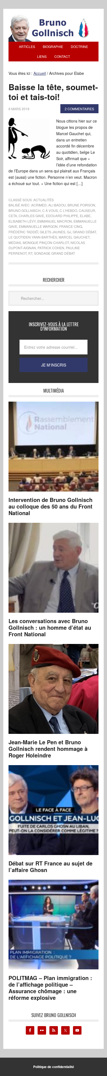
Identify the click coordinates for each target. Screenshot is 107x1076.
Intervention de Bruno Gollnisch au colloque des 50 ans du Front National (50, 506)
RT (30, 253)
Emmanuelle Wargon (38, 226)
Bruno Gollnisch (25, 210)
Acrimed (39, 205)
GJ (69, 231)
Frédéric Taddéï (23, 231)
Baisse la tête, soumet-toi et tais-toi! (53, 92)
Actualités (43, 199)
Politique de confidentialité (53, 1066)
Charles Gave (31, 215)
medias (15, 242)
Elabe (85, 215)
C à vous (50, 210)
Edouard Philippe (62, 215)
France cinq (70, 226)
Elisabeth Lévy (22, 221)
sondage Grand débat (54, 253)
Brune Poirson (81, 205)
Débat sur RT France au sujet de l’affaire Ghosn (50, 866)
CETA (13, 215)
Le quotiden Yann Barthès (33, 237)
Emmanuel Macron (54, 221)
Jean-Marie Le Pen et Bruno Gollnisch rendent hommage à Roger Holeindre (48, 748)
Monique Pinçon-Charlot (46, 242)
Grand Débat (84, 231)
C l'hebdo (68, 210)
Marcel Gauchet (74, 237)
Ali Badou (57, 205)
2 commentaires (79, 108)
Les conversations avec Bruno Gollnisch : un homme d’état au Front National (50, 627)
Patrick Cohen (51, 247)
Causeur (87, 210)
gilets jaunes (52, 231)
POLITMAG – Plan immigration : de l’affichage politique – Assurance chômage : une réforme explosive (50, 987)
